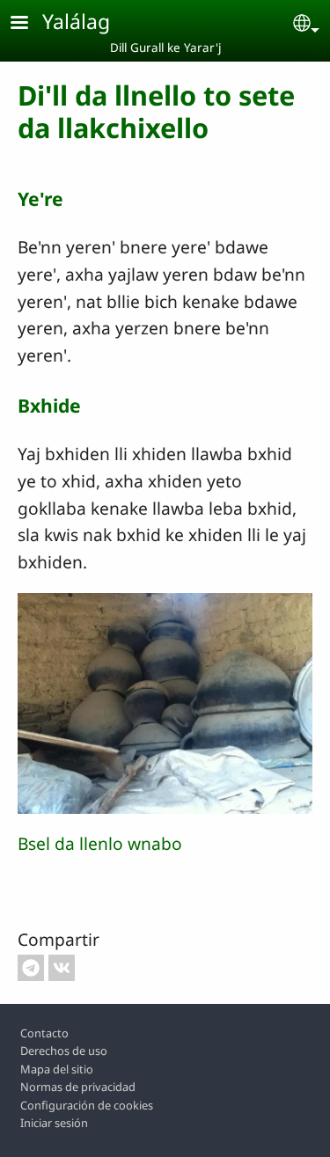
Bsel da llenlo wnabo (100, 843)
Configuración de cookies (86, 1105)
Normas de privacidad (78, 1087)
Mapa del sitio (56, 1069)
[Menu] (30, 24)
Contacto (44, 1033)
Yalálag (76, 21)
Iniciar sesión (54, 1123)
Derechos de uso (63, 1050)
